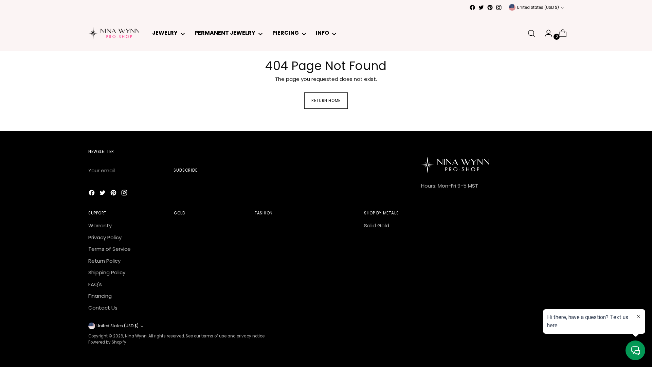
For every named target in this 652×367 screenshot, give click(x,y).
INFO (322, 33)
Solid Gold (376, 225)
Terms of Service (109, 248)
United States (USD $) (538, 7)
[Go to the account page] (546, 33)
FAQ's (95, 284)
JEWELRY (165, 33)
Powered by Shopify (107, 342)
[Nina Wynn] (113, 33)
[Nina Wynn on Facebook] (472, 7)
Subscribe (186, 170)
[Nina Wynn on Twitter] (481, 7)
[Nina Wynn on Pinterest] (490, 7)
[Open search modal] (531, 33)
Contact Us (102, 307)
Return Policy (104, 260)
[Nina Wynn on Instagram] (499, 7)
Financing (100, 295)
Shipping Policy (106, 272)
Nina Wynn (136, 336)
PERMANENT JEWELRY (225, 33)
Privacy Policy (105, 237)
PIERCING (285, 33)
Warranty (100, 225)
